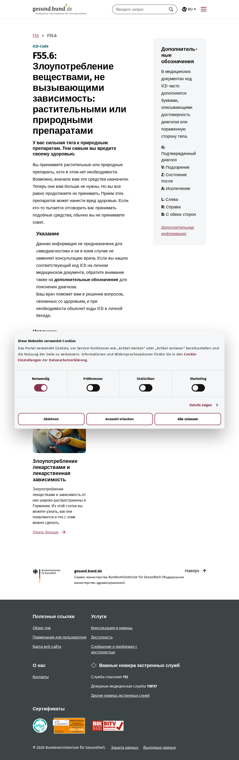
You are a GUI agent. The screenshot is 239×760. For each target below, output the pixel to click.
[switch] (93, 388)
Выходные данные (159, 747)
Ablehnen (51, 419)
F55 (36, 35)
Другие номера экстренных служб (120, 695)
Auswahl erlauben (119, 419)
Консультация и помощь (112, 628)
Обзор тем (42, 628)
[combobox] (139, 9)
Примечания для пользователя (59, 637)
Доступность (102, 637)
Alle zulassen (188, 419)
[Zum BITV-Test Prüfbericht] (108, 726)
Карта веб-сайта (47, 646)
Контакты (41, 677)
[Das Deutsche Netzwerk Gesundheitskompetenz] (70, 726)
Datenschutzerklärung (68, 360)
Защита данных (125, 747)
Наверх (192, 570)
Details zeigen (201, 405)
